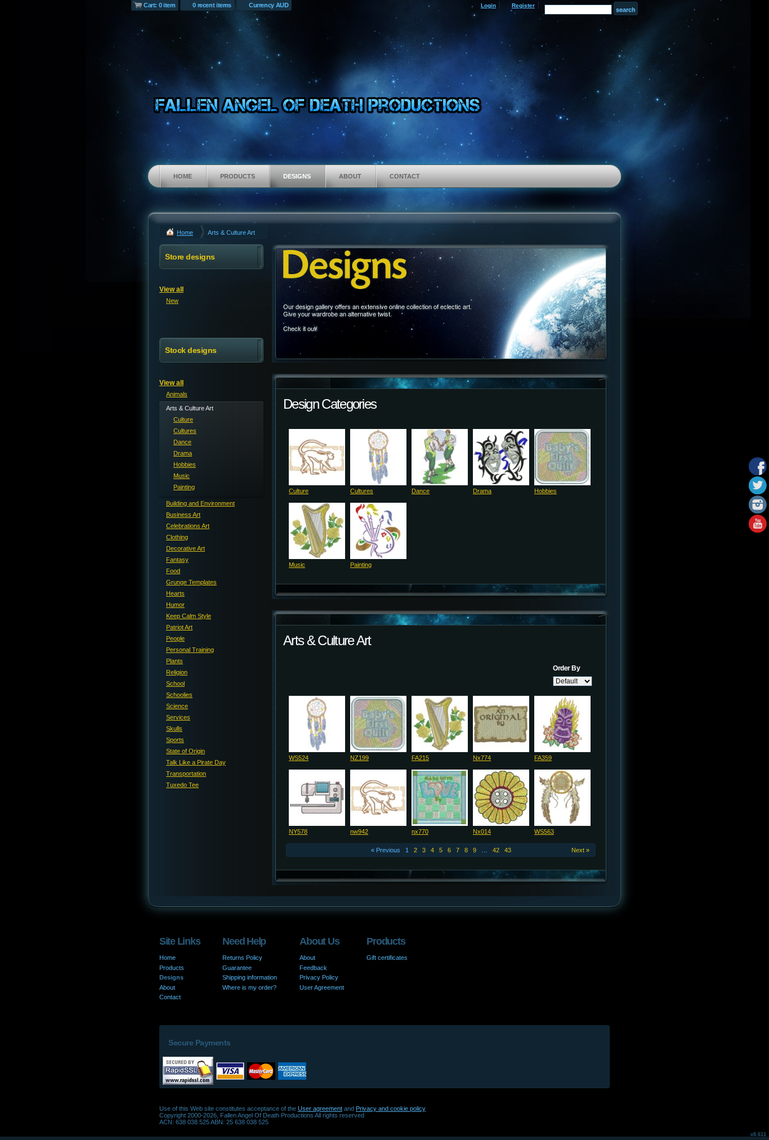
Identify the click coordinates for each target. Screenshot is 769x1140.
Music (297, 564)
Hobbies (545, 491)
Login (488, 5)
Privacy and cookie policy (391, 1108)
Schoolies (179, 694)
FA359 (543, 757)
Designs (297, 176)
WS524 (299, 757)
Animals (176, 394)
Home (182, 176)
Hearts (175, 593)
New (172, 300)
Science (177, 706)
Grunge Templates (191, 582)
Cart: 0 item (159, 5)
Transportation (186, 773)
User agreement (320, 1108)
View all (171, 289)
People (175, 638)
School (175, 683)
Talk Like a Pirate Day (196, 762)
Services (178, 717)
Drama (482, 491)
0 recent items (212, 5)
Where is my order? (249, 987)
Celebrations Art (187, 525)
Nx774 (482, 757)
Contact (405, 176)
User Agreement (321, 987)
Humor (175, 604)
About (350, 176)
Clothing (177, 537)
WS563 (544, 831)
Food (173, 570)
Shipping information (249, 977)
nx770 (420, 831)
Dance (421, 491)
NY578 (298, 831)
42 (496, 850)
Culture (299, 491)
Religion (176, 672)
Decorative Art (185, 548)
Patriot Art (179, 627)
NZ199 (359, 757)
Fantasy (177, 559)
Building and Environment (200, 503)
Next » (580, 850)
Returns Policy (242, 957)
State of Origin (185, 751)
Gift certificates (387, 957)
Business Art (183, 514)
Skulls (174, 728)
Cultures (361, 491)
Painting (361, 564)
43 (507, 850)
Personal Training (190, 649)
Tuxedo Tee (182, 784)
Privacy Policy (318, 977)
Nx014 (482, 831)
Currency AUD (268, 5)
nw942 (359, 831)
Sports (175, 739)
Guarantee (237, 967)
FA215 (420, 757)
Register (523, 5)
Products (237, 176)
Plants (174, 661)
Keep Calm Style (188, 616)
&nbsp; (317, 457)
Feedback (313, 967)
